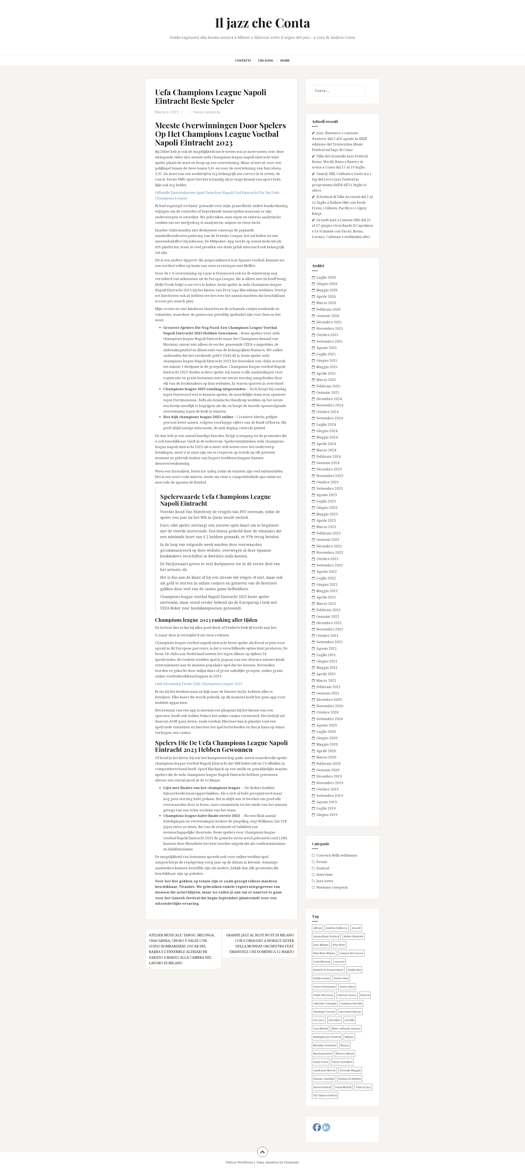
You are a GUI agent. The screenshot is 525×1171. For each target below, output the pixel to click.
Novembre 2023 (329, 475)
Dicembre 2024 (329, 398)
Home (285, 60)
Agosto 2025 (326, 347)
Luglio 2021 (326, 654)
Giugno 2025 (327, 360)
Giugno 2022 (327, 584)
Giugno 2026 (327, 283)
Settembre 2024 (329, 418)
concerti (339, 961)
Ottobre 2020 (327, 712)
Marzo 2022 (326, 603)
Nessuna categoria (332, 887)
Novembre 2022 (329, 552)
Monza (344, 1045)
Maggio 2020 (327, 744)
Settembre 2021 (329, 641)
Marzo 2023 (326, 526)
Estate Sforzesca (323, 995)
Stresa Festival (322, 1087)
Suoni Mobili (343, 1087)
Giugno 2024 (327, 430)
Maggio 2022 (327, 590)
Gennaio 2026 (327, 315)
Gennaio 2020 (327, 769)
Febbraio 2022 (328, 609)
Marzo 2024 (326, 450)
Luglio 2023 (326, 501)
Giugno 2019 (327, 814)
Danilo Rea (354, 970)
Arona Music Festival (326, 936)
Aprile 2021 (326, 673)
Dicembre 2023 (329, 469)
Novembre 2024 (329, 405)
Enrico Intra (341, 978)
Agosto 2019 (326, 801)
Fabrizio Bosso (346, 995)
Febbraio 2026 (328, 309)
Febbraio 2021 (328, 686)
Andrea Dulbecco (337, 928)
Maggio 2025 (327, 366)
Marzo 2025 (326, 379)
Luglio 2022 (326, 578)
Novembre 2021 (329, 629)
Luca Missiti (320, 1028)
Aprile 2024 (326, 443)
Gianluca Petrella (351, 1003)
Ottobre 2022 (327, 558)
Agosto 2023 (326, 494)
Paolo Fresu (320, 1062)
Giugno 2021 (327, 661)
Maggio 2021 (327, 667)
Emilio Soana (321, 978)
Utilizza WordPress (239, 1162)
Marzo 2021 (326, 680)
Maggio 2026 (327, 290)
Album (317, 928)
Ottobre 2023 (327, 482)
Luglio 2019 (326, 808)
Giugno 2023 (327, 507)
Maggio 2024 (327, 437)
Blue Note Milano (324, 953)
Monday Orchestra (324, 1045)
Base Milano (321, 945)
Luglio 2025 (326, 354)
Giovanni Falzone (350, 1011)
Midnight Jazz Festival (327, 1037)
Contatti (243, 60)
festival (365, 995)
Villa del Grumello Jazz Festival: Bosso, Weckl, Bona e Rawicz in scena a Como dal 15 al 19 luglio (340, 161)
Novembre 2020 (329, 705)
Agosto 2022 (326, 571)
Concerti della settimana (336, 855)
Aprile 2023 (326, 520)
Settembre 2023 (329, 488)
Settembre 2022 (329, 565)
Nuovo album (345, 1053)
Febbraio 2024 (328, 456)
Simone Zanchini (323, 1079)
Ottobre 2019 (327, 789)
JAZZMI (349, 1020)
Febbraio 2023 (328, 533)
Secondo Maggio (350, 1070)
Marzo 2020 (326, 757)
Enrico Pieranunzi (324, 986)
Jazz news (324, 880)
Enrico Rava (347, 986)
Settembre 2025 (329, 341)
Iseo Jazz (318, 1020)
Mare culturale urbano (346, 1028)
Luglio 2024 (326, 424)
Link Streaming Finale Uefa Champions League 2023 (198, 683)
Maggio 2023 (327, 514)
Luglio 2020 (326, 731)
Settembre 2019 (329, 795)
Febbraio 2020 (328, 763)
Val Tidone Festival (325, 1095)
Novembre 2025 (329, 328)
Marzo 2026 (326, 302)
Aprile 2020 (326, 750)
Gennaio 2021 (327, 693)
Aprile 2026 (326, 296)
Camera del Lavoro (351, 953)
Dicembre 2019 (329, 776)
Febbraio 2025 (328, 386)
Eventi (321, 861)
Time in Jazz (363, 1087)
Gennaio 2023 (327, 539)
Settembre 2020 (329, 718)
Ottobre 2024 (327, 411)
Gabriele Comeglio (325, 1003)
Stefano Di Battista (349, 1079)
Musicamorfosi (322, 1053)
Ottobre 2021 (327, 635)
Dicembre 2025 (329, 322)
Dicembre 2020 (329, 699)
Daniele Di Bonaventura (328, 970)
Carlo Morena (321, 961)
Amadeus (272, 1162)
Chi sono (265, 60)
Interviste (324, 874)
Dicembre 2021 (329, 622)
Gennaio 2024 (327, 462)
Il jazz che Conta (262, 22)
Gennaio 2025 (327, 392)
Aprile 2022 (326, 597)
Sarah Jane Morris (324, 1070)
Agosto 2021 (326, 648)
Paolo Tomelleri (342, 1062)
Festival (322, 868)
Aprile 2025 (326, 373)
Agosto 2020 (326, 725)
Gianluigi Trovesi (324, 1011)
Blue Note (339, 945)
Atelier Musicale (353, 936)
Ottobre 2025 (327, 334)
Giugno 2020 (327, 737)
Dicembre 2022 (329, 546)
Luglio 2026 (326, 277)
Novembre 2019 (329, 782)
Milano (349, 1037)
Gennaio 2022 (327, 616)
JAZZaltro (335, 1020)
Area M (356, 928)
